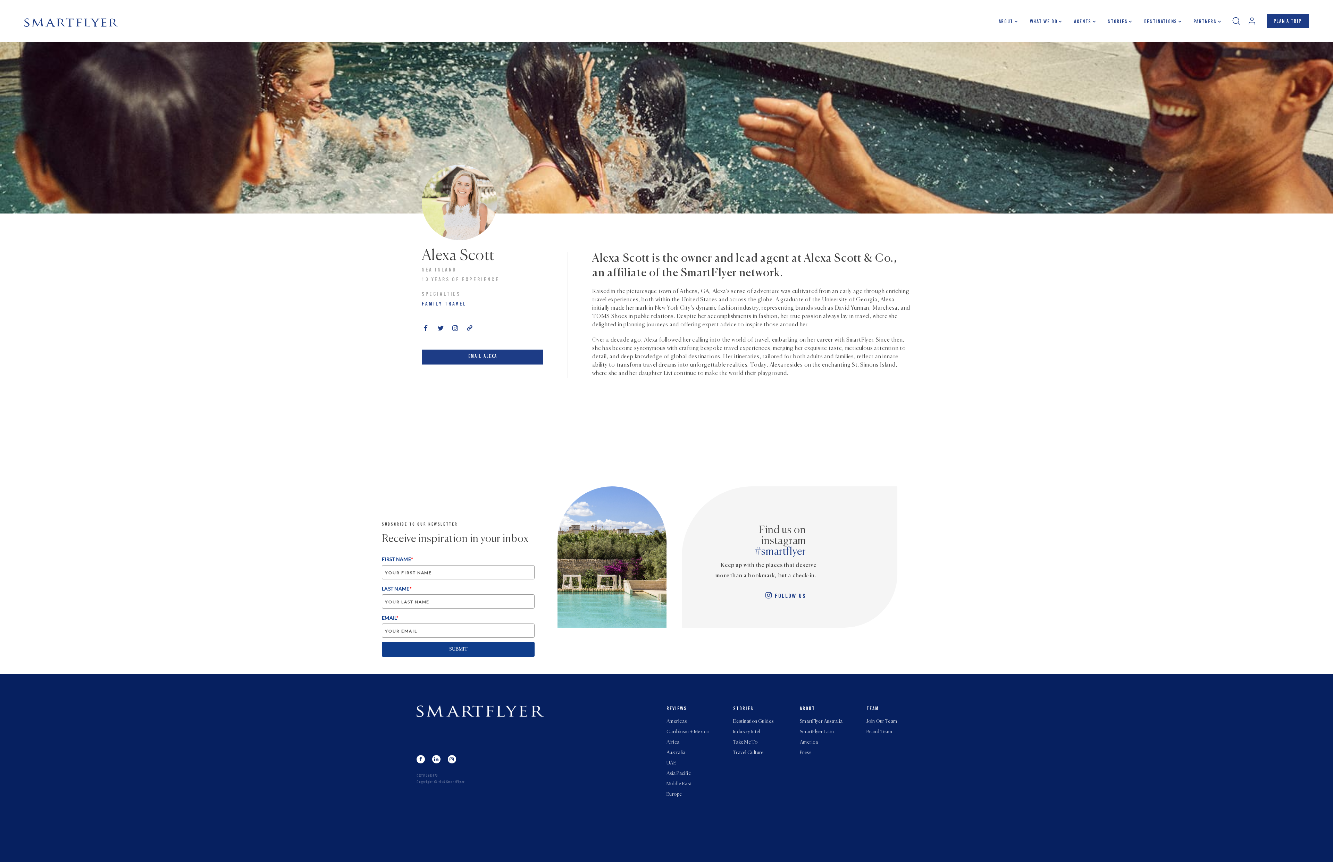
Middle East (678, 783)
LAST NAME (397, 589)
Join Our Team (881, 721)
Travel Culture (748, 752)
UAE (671, 763)
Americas (676, 721)
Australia (676, 752)
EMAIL (390, 618)
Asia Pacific (678, 773)
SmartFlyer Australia (821, 721)
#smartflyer (780, 552)
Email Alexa (482, 356)
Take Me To (745, 742)
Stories (1117, 22)
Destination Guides (753, 721)
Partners (1204, 22)
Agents (1082, 22)
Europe (674, 794)
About (1006, 22)
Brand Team (879, 731)
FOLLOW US (790, 597)
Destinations (1160, 22)
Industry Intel (746, 731)
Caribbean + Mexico (688, 731)
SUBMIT (458, 649)
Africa (673, 742)
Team (872, 709)
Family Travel (444, 304)
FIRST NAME (397, 559)
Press (805, 752)
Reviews (676, 709)
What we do (1044, 22)
